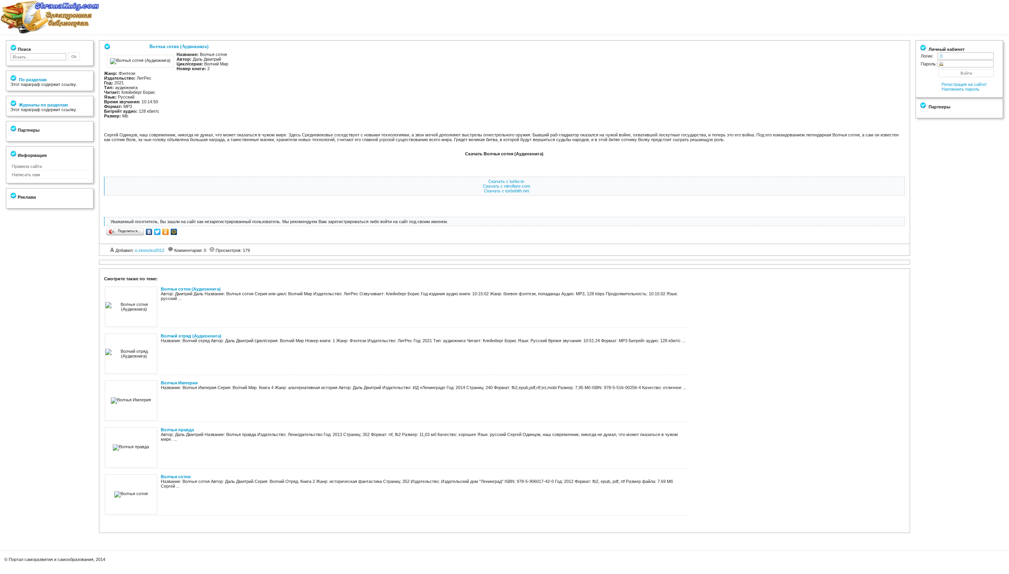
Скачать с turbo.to (506, 181)
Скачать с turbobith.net (506, 190)
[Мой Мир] (174, 232)
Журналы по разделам (43, 104)
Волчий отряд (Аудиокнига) (191, 336)
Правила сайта (27, 166)
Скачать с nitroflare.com (506, 186)
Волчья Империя (179, 382)
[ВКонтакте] (149, 232)
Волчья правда (177, 429)
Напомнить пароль (960, 89)
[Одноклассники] (166, 232)
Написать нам (26, 174)
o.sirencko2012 (149, 250)
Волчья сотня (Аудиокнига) (191, 289)
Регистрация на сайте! (964, 84)
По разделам (32, 79)
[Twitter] (157, 232)
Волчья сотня (175, 476)
